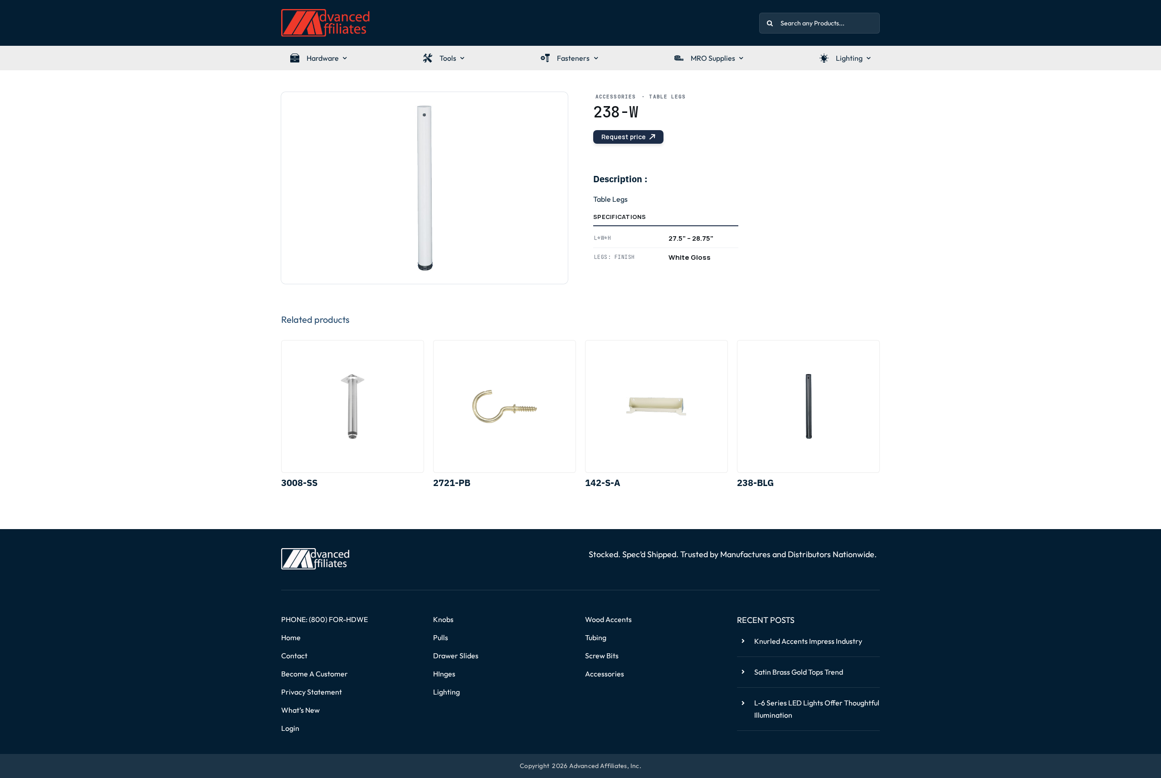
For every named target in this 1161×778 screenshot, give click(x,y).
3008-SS (299, 483)
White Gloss (689, 257)
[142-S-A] (656, 406)
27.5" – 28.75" (690, 238)
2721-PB (451, 483)
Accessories (615, 96)
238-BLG (755, 483)
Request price (623, 136)
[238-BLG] (808, 406)
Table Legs (667, 96)
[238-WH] (424, 188)
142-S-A (602, 483)
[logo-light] (315, 551)
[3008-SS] (352, 406)
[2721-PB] (504, 406)
